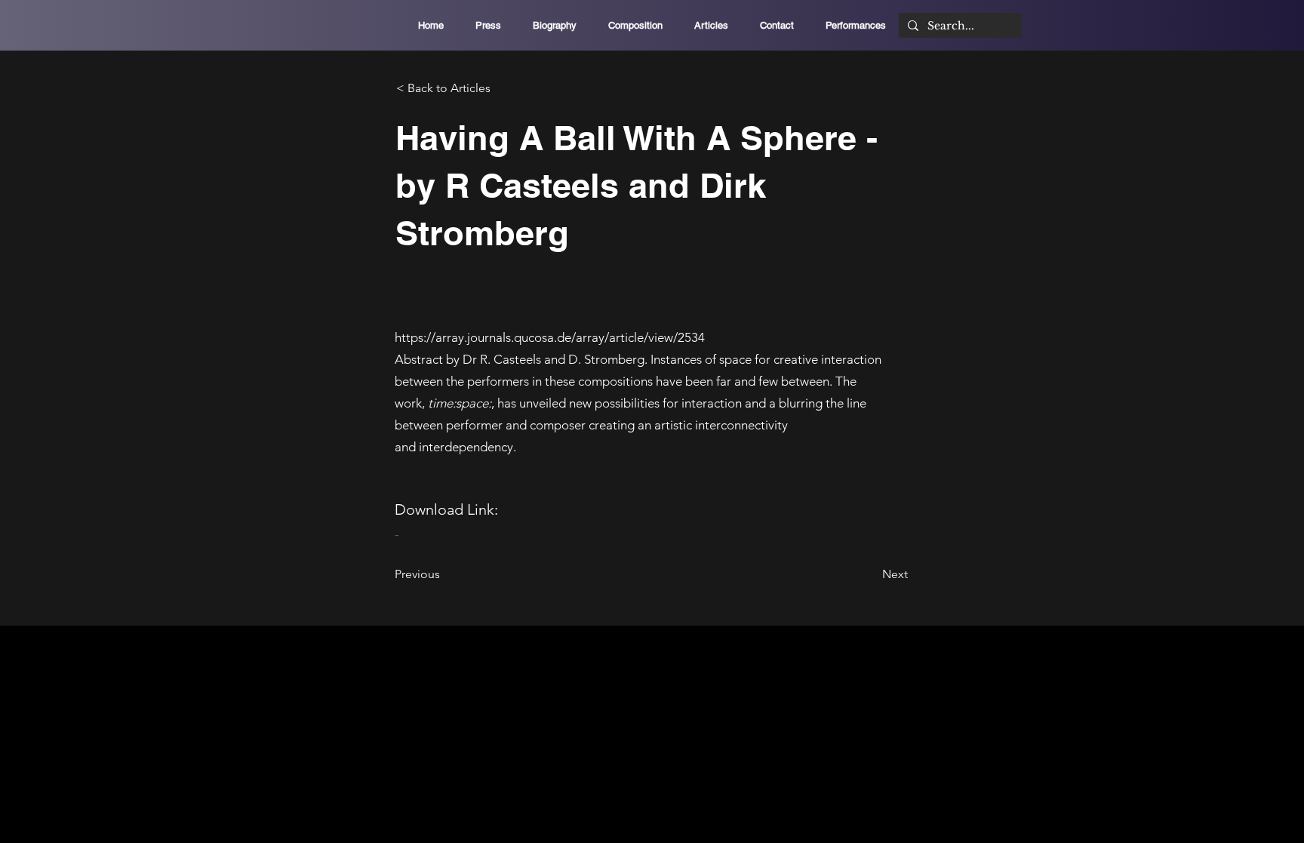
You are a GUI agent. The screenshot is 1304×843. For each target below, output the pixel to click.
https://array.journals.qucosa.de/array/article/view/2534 (550, 337)
